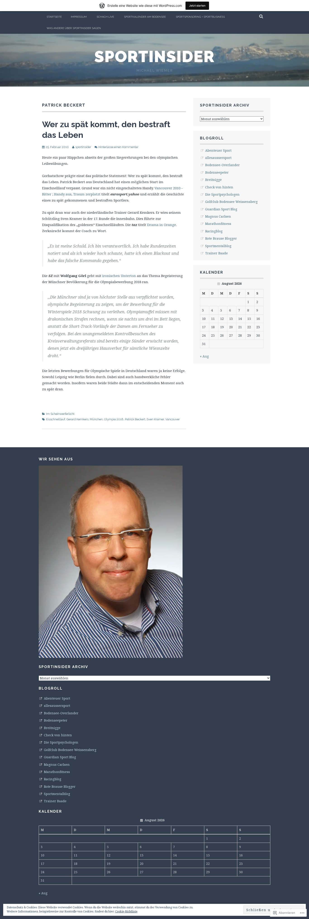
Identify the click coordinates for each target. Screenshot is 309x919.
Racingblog (214, 231)
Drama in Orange (161, 224)
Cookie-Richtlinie (126, 911)
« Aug (204, 356)
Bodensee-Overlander (222, 165)
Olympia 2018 (114, 419)
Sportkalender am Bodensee (145, 16)
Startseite (54, 16)
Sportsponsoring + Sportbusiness (200, 16)
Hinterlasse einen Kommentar (118, 147)
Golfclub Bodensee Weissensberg (231, 201)
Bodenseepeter (217, 172)
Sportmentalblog (218, 246)
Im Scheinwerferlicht (60, 414)
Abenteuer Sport (218, 150)
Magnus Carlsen (218, 216)
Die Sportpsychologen (222, 194)
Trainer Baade (216, 253)
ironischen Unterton (119, 275)
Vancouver (172, 419)
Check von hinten (219, 187)
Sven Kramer (155, 419)
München (96, 419)
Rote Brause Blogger (221, 238)
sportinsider (154, 56)
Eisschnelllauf (55, 419)
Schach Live (105, 16)
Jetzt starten (197, 5)
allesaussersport (218, 158)
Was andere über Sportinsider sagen (74, 28)
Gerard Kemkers (77, 419)
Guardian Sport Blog (221, 209)
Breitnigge (213, 179)
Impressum (79, 16)
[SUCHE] (261, 16)
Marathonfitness (218, 223)
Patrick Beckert (135, 419)
